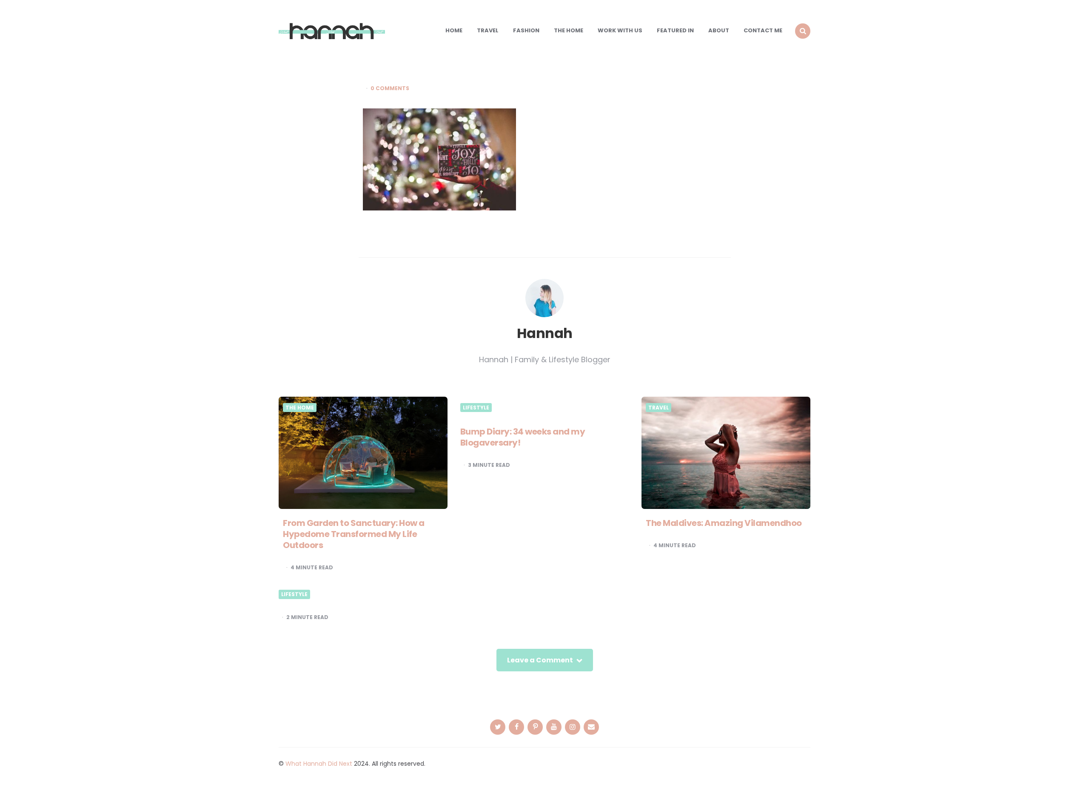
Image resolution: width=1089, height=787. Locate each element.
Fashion (526, 30)
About (718, 30)
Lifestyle (476, 408)
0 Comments (390, 88)
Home (453, 30)
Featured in (675, 30)
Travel (488, 30)
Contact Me (763, 30)
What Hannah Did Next (318, 763)
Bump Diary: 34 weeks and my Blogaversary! (522, 437)
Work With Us (620, 30)
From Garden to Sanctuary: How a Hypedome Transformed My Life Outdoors (354, 534)
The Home (568, 30)
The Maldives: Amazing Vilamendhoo (724, 523)
